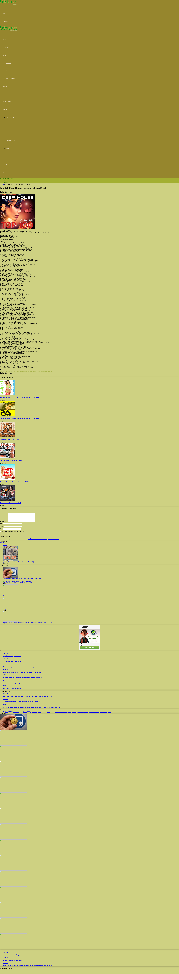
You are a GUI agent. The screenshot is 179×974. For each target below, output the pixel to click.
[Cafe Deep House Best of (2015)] (7, 437)
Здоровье (6, 47)
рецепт (97, 712)
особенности (58, 712)
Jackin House (28, 371)
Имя (1, 523)
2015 (1, 371)
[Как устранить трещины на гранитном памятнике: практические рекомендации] (13, 901)
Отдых (5, 86)
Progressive (32, 712)
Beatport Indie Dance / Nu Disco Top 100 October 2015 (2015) (19, 397)
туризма (108, 712)
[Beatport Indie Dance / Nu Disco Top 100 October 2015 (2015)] (7, 394)
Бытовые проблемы (9, 78)
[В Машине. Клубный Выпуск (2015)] (7, 458)
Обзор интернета (10, 117)
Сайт (1, 528)
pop (28, 712)
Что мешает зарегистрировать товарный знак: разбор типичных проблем (22, 578)
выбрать (39, 712)
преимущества (67, 712)
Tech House (48, 371)
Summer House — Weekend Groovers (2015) (14, 482)
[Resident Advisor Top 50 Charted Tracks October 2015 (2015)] (7, 415)
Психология (7, 101)
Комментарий (4, 521)
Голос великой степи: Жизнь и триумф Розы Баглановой (17, 582)
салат (101, 712)
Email (2, 526)
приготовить (74, 712)
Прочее (5, 109)
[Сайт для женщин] (8, 4)
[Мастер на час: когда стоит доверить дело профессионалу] (13, 885)
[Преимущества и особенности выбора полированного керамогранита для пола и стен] (13, 807)
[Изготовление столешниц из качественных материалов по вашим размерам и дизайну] (13, 948)
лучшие (43, 712)
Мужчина (8, 70)
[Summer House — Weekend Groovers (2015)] (7, 479)
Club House (6, 371)
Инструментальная (11, 140)
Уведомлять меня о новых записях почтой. (13, 534)
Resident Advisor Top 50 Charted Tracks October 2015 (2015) (19, 418)
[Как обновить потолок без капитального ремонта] (13, 870)
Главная (2, 184)
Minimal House (36, 371)
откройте (62, 712)
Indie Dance (22, 371)
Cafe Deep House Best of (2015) (10, 439)
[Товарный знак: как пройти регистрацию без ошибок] (10, 607)
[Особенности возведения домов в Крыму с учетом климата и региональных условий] (10, 594)
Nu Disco (42, 371)
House (7, 148)
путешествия (92, 712)
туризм (104, 712)
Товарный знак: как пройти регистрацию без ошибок (16, 609)
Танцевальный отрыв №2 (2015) (10, 503)
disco (21, 712)
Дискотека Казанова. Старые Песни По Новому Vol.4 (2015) (18, 562)
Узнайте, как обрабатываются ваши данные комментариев (43, 539)
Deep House (12, 371)
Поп (7, 125)
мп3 (52, 371)
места (48, 712)
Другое (7, 164)
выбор (36, 712)
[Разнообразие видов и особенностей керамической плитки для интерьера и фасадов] (13, 776)
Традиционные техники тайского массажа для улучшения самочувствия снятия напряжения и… (28, 622)
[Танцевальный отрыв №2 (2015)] (7, 500)
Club (6, 712)
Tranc (7, 156)
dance (10, 712)
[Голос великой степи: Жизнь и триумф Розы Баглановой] (18, 581)
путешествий (85, 712)
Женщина (8, 63)
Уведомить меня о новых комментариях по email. (14, 531)
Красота (5, 55)
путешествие (80, 712)
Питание (5, 94)
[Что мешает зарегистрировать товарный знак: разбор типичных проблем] (10, 577)
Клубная (8, 132)
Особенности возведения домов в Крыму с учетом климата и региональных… (23, 595)
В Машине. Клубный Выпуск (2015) (11, 460)
